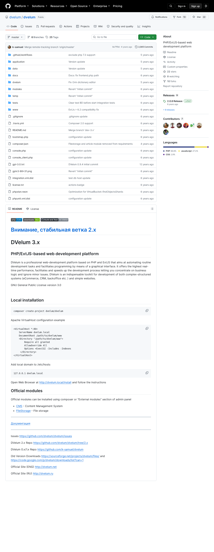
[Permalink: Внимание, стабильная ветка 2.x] (8, 229)
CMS (19, 406)
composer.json (20, 143)
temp (15, 95)
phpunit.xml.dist (21, 198)
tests (15, 102)
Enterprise (100, 6)
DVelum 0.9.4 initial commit (83, 164)
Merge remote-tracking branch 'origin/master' (49, 47)
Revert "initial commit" (81, 89)
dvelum (15, 17)
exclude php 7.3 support (82, 54)
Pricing (117, 6)
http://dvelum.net (46, 466)
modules (17, 89)
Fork (181, 17)
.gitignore (18, 116)
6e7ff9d (116, 47)
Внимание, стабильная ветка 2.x (53, 229)
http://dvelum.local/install (55, 382)
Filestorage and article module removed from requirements (101, 143)
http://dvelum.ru (43, 473)
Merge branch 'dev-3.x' (81, 130)
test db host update (79, 178)
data (15, 68)
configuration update (80, 136)
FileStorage (23, 410)
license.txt (18, 184)
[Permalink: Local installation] (8, 300)
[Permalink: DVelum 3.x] (8, 242)
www (15, 109)
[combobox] (115, 37)
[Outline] (152, 208)
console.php (19, 150)
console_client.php (23, 157)
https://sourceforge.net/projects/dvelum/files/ (70, 456)
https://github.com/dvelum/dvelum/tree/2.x (60, 442)
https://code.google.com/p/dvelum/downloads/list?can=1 (47, 460)
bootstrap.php (20, 136)
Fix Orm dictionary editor (82, 82)
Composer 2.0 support (81, 123)
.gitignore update (78, 116)
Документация (20, 423)
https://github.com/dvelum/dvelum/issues (45, 436)
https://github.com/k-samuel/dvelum (60, 449)
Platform (20, 6)
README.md (19, 130)
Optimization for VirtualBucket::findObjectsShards (96, 191)
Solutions (38, 6)
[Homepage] (8, 6)
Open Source (78, 6)
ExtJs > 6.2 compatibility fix (84, 109)
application (19, 61)
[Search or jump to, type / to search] (170, 6)
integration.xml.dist (23, 178)
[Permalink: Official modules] (8, 390)
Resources (57, 6)
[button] (147, 310)
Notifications (161, 17)
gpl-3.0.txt (18, 164)
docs (15, 75)
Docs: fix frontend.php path (84, 75)
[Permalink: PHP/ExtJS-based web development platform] (8, 253)
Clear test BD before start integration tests (92, 102)
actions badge (76, 184)
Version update (77, 61)
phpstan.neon (20, 191)
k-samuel (17, 47)
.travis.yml (18, 123)
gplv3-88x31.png (22, 171)
